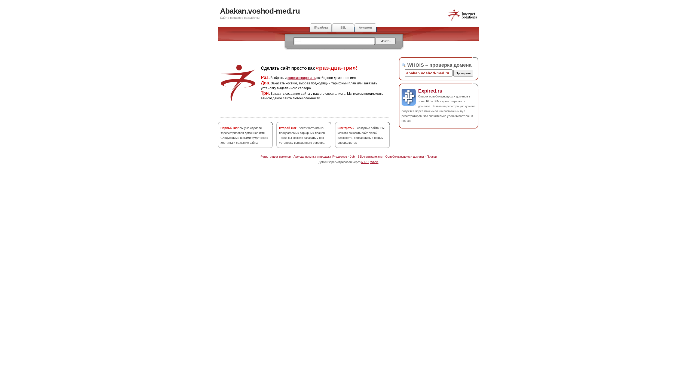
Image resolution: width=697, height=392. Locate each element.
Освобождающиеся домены (404, 156)
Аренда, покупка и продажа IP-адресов (320, 156)
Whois (374, 162)
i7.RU (365, 162)
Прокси (432, 156)
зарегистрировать (302, 78)
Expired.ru (430, 91)
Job (352, 156)
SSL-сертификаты (370, 156)
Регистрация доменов (276, 156)
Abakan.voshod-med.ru (260, 11)
